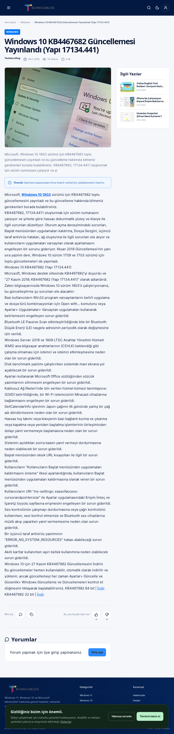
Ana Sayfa (10, 22)
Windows (25, 22)
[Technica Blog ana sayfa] (39, 8)
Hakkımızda (139, 695)
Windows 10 (86, 700)
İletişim (136, 700)
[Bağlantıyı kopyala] (31, 614)
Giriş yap (97, 652)
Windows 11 (86, 695)
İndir (101, 588)
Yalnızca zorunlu (121, 716)
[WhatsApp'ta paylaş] (20, 614)
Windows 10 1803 (36, 194)
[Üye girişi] (165, 8)
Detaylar (65, 721)
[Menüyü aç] (8, 8)
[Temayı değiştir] (157, 8)
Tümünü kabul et (150, 716)
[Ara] (149, 8)
